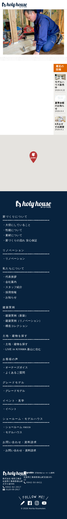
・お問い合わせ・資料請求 (19, 450)
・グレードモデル (14, 390)
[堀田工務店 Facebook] (30, 504)
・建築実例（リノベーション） (22, 320)
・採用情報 (10, 292)
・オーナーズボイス (15, 367)
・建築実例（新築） (15, 315)
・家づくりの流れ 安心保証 (20, 240)
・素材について (12, 235)
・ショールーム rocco (17, 427)
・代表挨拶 (10, 276)
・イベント (10, 408)
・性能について (12, 230)
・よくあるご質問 (14, 372)
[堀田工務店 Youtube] (44, 503)
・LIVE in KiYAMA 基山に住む (22, 349)
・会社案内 (10, 281)
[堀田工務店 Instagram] (37, 504)
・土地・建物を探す (15, 344)
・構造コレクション (15, 325)
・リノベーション (14, 258)
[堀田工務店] (33, 207)
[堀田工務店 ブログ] (23, 504)
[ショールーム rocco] (39, 473)
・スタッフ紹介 (12, 287)
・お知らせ (10, 297)
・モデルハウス (12, 432)
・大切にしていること (17, 224)
